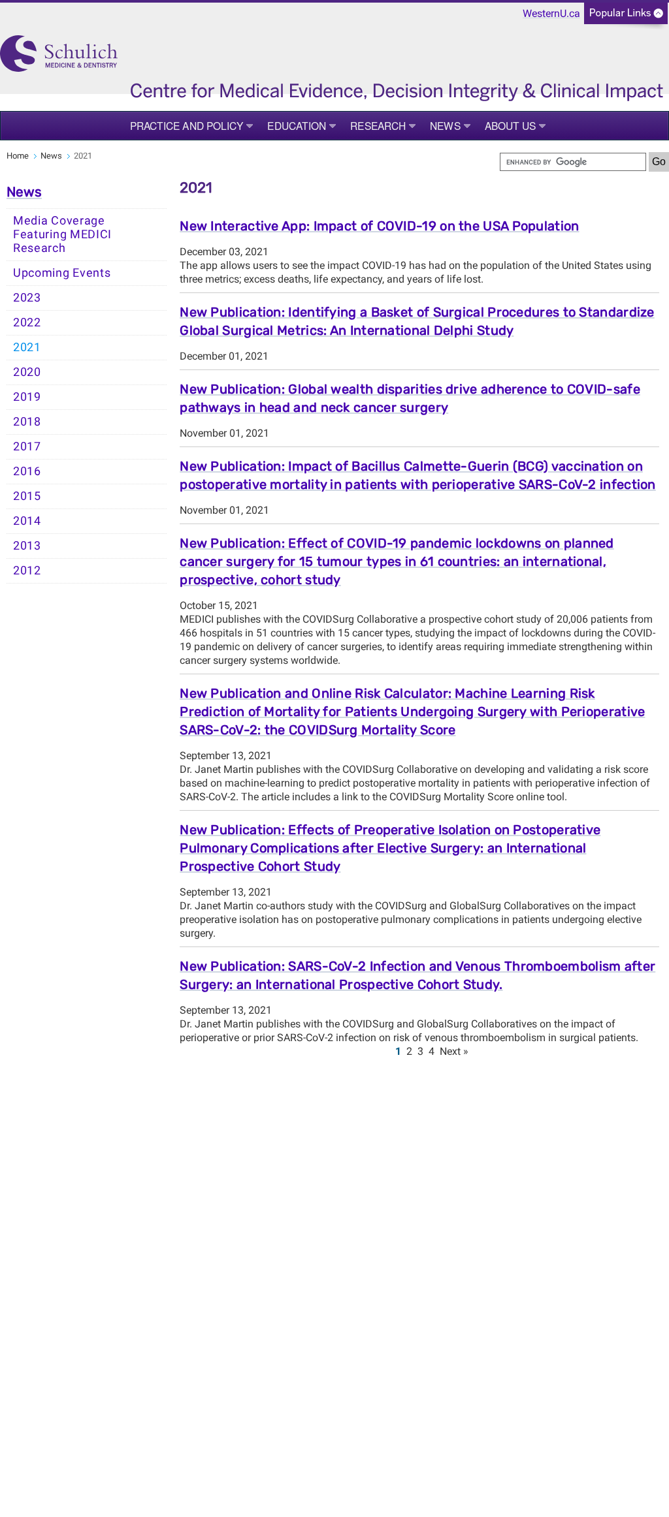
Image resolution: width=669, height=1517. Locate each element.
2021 (27, 347)
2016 (27, 471)
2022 (27, 322)
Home (18, 156)
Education (296, 126)
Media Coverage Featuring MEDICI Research (62, 234)
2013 (27, 545)
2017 (27, 446)
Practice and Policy (187, 126)
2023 (27, 297)
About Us (510, 126)
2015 (27, 496)
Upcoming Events (62, 272)
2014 (27, 520)
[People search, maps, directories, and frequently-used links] (626, 17)
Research (378, 126)
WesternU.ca (551, 13)
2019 (27, 396)
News (445, 126)
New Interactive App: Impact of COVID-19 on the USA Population (379, 226)
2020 (27, 372)
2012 (27, 570)
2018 (27, 421)
